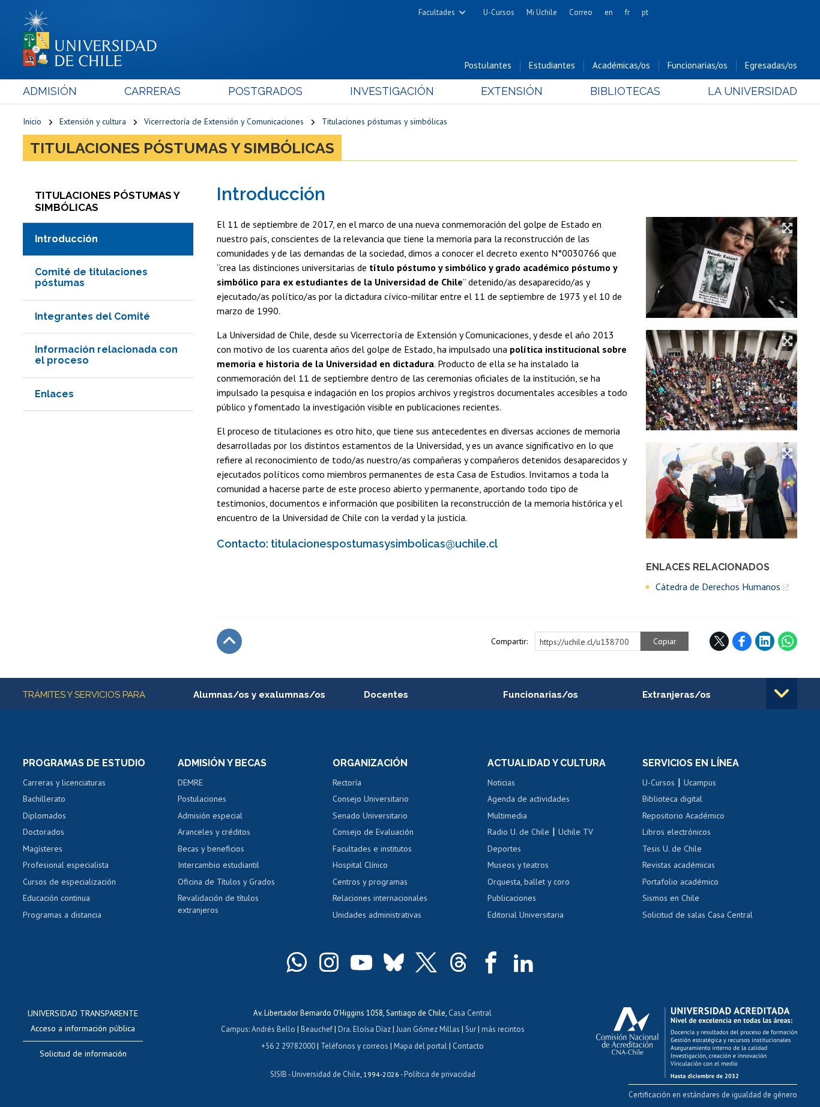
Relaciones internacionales (380, 897)
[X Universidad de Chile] (426, 962)
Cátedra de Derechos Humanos (718, 586)
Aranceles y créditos (214, 831)
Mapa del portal (420, 1046)
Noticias (501, 782)
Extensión (512, 91)
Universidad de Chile (326, 1074)
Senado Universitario (370, 815)
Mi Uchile (541, 12)
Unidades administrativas (377, 914)
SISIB (278, 1074)
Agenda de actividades (528, 798)
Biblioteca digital (672, 798)
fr (627, 12)
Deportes (504, 848)
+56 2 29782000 (288, 1046)
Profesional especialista (66, 864)
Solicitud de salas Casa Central (697, 914)
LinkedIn (764, 641)
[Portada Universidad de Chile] (94, 35)
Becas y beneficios (211, 848)
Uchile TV (575, 831)
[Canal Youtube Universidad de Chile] (361, 962)
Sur (470, 1029)
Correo (580, 12)
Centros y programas (370, 881)
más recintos (503, 1029)
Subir (229, 641)
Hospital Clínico (360, 864)
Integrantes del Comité (92, 316)
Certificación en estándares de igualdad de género (713, 1095)
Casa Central (470, 1013)
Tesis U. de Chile (672, 848)
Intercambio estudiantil (218, 864)
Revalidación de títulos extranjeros (218, 903)
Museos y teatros (518, 864)
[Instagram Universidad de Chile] (329, 962)
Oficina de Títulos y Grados (226, 881)
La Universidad (752, 91)
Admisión (50, 91)
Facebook (742, 641)
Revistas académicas (678, 864)
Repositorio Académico (683, 815)
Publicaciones (511, 897)
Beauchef (317, 1029)
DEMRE (190, 782)
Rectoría (347, 782)
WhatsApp (787, 641)
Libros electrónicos (676, 831)
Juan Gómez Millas (428, 1029)
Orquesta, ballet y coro (528, 881)
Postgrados (265, 91)
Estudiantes (552, 65)
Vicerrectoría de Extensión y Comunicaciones (224, 121)
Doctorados (43, 831)
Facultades (436, 12)
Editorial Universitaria (525, 914)
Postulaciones (202, 798)
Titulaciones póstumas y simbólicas (384, 121)
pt (645, 12)
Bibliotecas (625, 91)
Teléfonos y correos (354, 1046)
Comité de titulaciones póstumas (91, 277)
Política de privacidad (439, 1074)
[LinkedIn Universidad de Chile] (523, 962)
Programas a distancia (62, 914)
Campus (235, 1029)
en (608, 12)
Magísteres (42, 848)
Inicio (32, 121)
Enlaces (54, 394)
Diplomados (44, 815)
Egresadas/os (771, 65)
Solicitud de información (83, 1053)
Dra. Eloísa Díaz (364, 1029)
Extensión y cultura (92, 121)
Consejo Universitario (371, 798)
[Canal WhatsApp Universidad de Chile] (297, 962)
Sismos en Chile (670, 897)
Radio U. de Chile (518, 831)
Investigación (392, 91)
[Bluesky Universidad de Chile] (394, 962)
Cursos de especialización (69, 881)
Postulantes (488, 65)
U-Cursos (498, 12)
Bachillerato (44, 798)
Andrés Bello (273, 1029)
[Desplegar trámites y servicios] (781, 693)
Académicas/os (621, 65)
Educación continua (56, 897)
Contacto (468, 1046)
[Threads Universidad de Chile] (459, 962)
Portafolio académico (680, 881)
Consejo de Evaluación (373, 831)
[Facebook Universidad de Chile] (491, 962)
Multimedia (507, 815)
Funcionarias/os (698, 65)
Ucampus (700, 782)
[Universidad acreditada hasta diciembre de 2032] (696, 1039)
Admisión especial (210, 815)
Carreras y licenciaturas (64, 782)
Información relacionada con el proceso (106, 355)
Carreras (152, 91)
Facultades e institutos (372, 848)
